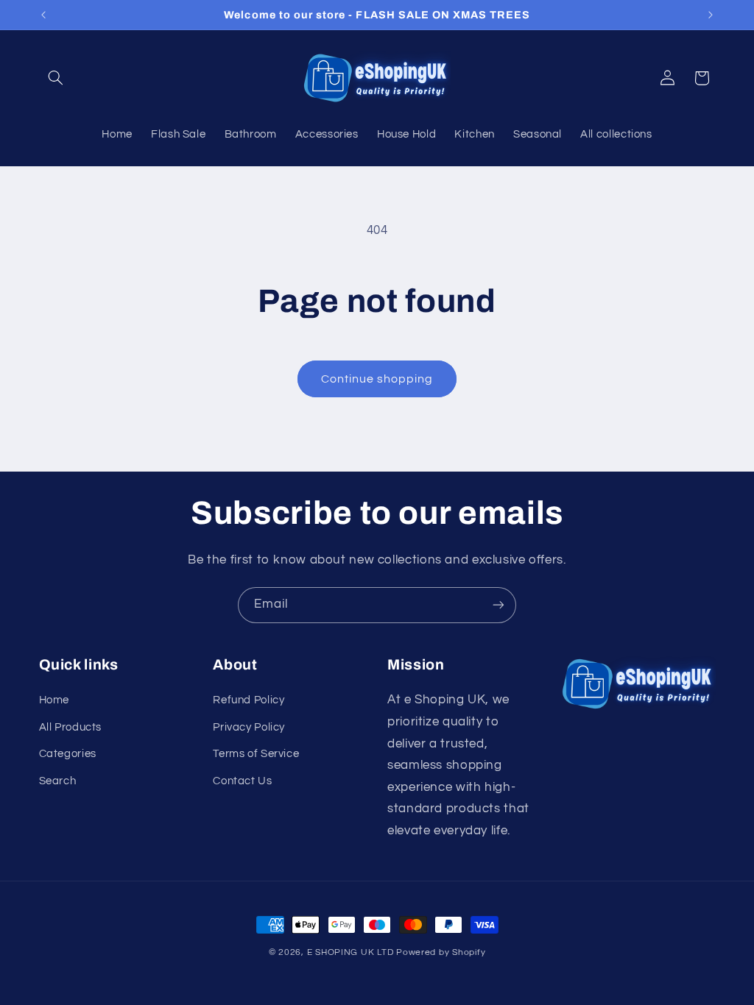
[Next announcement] (710, 14)
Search (58, 780)
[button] (56, 78)
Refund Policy (248, 700)
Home (54, 700)
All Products (70, 727)
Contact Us (242, 780)
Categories (67, 753)
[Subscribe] (498, 605)
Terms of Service (256, 753)
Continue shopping (377, 379)
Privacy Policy (249, 727)
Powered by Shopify (440, 952)
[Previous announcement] (43, 14)
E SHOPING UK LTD (350, 952)
